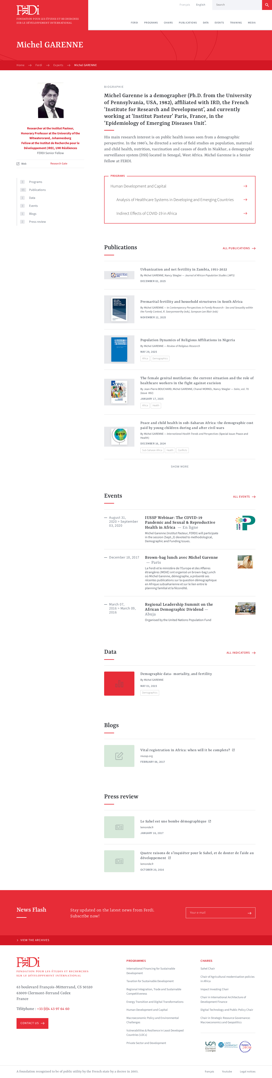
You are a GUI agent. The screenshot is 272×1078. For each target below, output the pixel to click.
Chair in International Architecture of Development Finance (223, 999)
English (200, 5)
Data (206, 22)
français (209, 1072)
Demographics (160, 358)
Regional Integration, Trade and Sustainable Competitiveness (153, 991)
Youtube (227, 1072)
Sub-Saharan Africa (152, 450)
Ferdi (134, 22)
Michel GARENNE (153, 275)
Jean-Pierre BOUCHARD (158, 389)
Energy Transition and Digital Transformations (154, 1002)
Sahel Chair (208, 969)
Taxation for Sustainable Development (150, 981)
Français (185, 5)
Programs (151, 22)
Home (20, 65)
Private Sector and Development (146, 1043)
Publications (188, 22)
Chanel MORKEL (203, 389)
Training (236, 22)
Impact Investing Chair (215, 989)
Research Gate (58, 164)
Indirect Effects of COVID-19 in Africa (146, 213)
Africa (145, 358)
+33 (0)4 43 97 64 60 (53, 1009)
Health (156, 405)
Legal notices (247, 1072)
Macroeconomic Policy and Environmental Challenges (152, 1020)
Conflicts (182, 450)
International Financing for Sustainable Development (150, 971)
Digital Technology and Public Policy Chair (227, 1010)
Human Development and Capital (138, 186)
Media (252, 22)
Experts (58, 65)
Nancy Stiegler (173, 275)
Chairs (168, 22)
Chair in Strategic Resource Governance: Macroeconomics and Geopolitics (225, 1020)
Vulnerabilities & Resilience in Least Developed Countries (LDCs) (155, 1032)
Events (219, 22)
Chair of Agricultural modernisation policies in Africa (227, 979)
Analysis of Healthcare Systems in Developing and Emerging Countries (175, 200)
